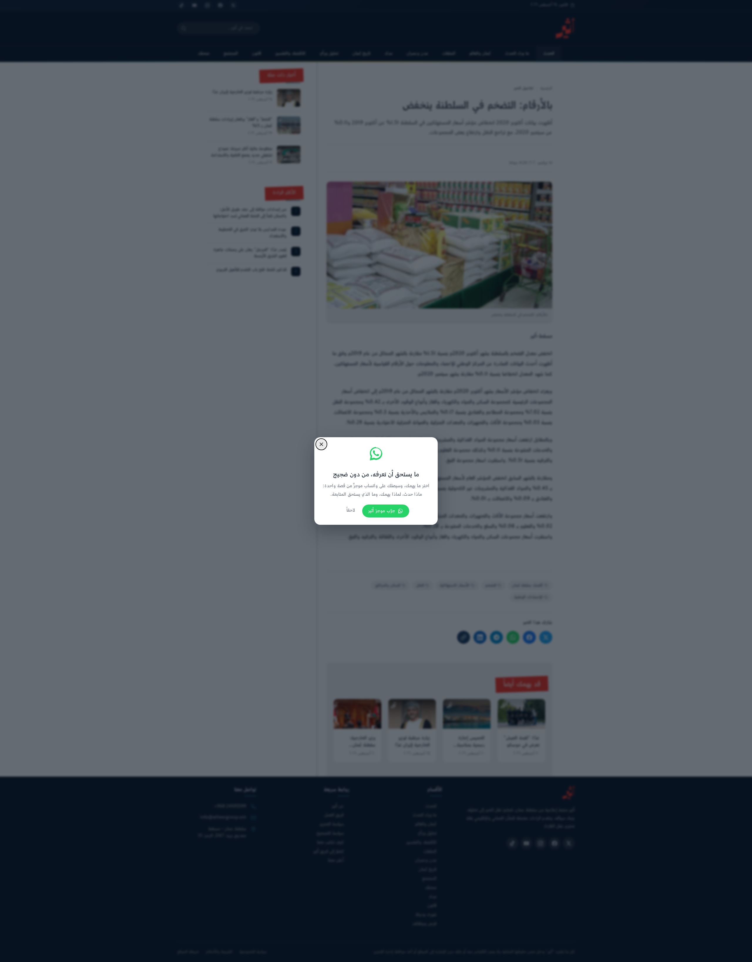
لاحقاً (350, 510)
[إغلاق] (321, 444)
